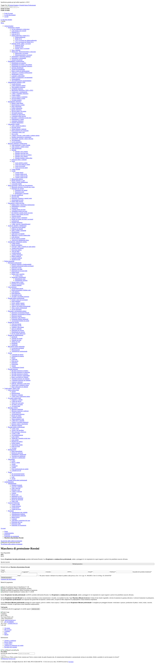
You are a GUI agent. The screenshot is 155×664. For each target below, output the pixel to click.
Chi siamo (7, 628)
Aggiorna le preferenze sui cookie (13, 645)
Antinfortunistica (9, 533)
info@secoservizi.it (10, 620)
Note (19, 575)
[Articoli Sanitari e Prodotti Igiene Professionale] (22, 5)
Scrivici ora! (12, 658)
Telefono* (113, 572)
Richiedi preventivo (77, 564)
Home (6, 531)
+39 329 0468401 (9, 622)
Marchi (6, 634)
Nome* (3, 572)
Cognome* (25, 572)
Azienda (48, 572)
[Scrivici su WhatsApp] (4, 658)
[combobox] (9, 7)
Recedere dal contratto (10, 647)
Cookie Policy (8, 644)
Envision (70, 661)
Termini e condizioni (10, 640)
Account (3, 528)
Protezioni (7, 534)
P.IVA (69, 572)
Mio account (7, 629)
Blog (5, 633)
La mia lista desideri (10, 15)
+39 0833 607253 (12, 623)
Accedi (6, 16)
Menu (2, 23)
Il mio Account (8, 13)
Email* (90, 572)
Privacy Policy (8, 642)
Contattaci (7, 631)
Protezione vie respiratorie (11, 536)
